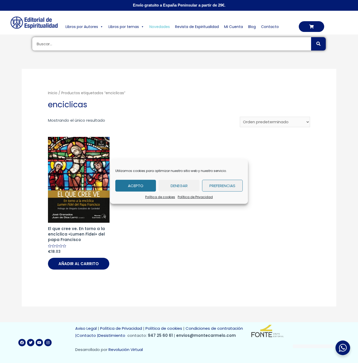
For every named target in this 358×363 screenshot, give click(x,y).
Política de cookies (160, 196)
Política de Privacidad (195, 196)
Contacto (270, 26)
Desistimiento (112, 335)
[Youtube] (39, 342)
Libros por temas (124, 26)
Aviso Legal (86, 328)
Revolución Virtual (126, 349)
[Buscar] (318, 44)
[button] (311, 26)
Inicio (52, 93)
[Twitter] (30, 342)
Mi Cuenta (233, 26)
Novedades (159, 26)
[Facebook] (22, 342)
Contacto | (87, 335)
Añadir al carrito (78, 263)
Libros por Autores (82, 26)
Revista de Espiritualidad (197, 26)
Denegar (179, 185)
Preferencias (222, 185)
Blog (252, 26)
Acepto (135, 185)
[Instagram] (48, 342)
